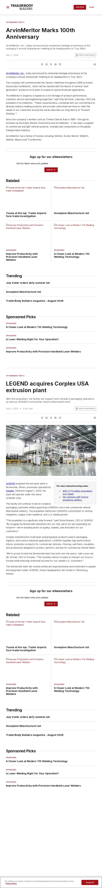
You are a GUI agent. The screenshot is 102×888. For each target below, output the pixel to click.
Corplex (10, 490)
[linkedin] (46, 64)
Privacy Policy (11, 884)
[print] (95, 64)
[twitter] (51, 64)
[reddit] (55, 64)
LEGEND (10, 483)
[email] (60, 64)
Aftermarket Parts (15, 22)
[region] (51, 882)
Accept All (90, 882)
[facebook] (42, 64)
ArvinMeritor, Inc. (15, 73)
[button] (8, 7)
